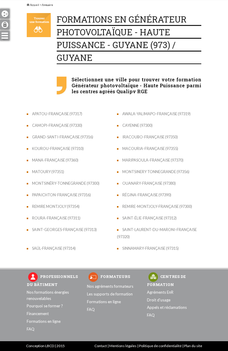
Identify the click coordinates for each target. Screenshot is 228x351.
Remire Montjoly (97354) (56, 206)
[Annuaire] (39, 25)
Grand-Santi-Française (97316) (62, 137)
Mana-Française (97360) (55, 160)
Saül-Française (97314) (54, 248)
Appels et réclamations (167, 307)
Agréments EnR (160, 292)
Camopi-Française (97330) (57, 125)
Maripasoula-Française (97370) (152, 160)
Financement (38, 313)
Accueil (34, 5)
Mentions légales (123, 346)
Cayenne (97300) (137, 125)
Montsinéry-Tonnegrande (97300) (65, 183)
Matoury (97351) (48, 171)
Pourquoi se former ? (45, 305)
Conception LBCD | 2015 (45, 346)
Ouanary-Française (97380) (149, 183)
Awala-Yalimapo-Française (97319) (156, 113)
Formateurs (115, 276)
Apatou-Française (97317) (57, 113)
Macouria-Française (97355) (150, 148)
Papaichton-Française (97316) (61, 194)
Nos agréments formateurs (110, 286)
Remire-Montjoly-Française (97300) (157, 206)
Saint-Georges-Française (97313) (64, 229)
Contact (100, 346)
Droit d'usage (158, 300)
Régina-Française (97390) (146, 194)
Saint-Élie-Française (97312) (149, 218)
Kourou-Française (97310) (58, 148)
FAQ (30, 329)
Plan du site (193, 346)
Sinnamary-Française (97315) (150, 248)
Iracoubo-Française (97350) (150, 137)
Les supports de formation (110, 294)
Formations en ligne (44, 321)
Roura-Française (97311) (56, 218)
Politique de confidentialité (160, 346)
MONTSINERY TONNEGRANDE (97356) (155, 171)
